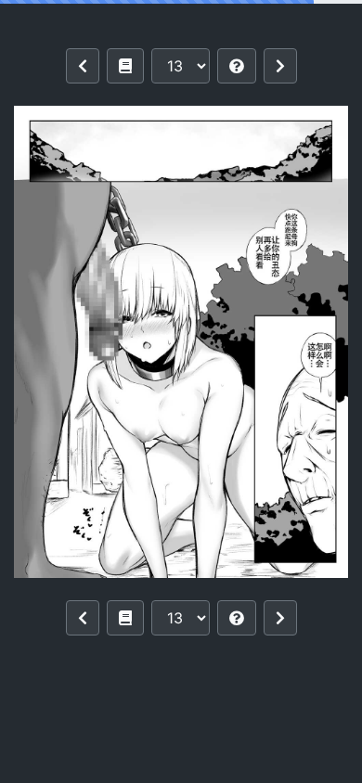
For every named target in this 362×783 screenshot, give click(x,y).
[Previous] (82, 65)
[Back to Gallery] (125, 65)
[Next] (280, 65)
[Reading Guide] (236, 65)
